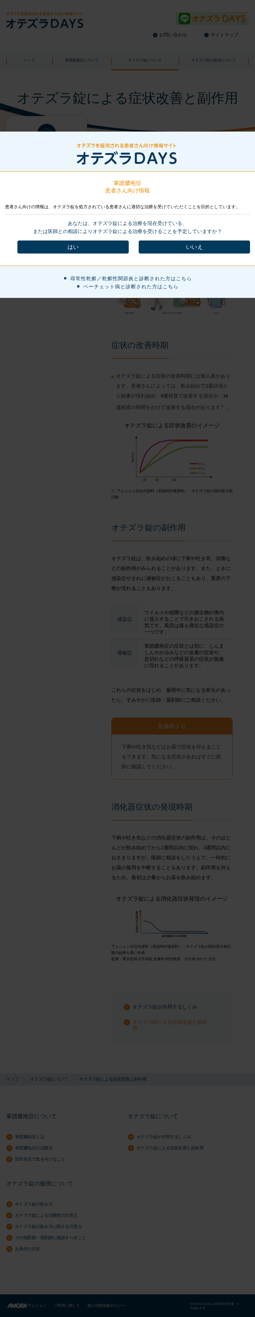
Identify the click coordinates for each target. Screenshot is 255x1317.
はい (73, 247)
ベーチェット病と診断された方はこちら (130, 286)
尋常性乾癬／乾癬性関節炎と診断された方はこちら (131, 278)
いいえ (194, 247)
